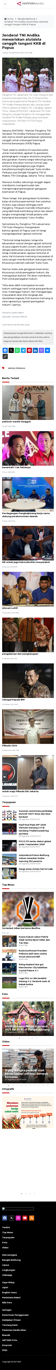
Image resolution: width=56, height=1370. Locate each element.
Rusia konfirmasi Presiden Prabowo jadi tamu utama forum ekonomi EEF (33, 953)
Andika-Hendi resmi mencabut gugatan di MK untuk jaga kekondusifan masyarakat (26, 560)
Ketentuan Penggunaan (15, 1315)
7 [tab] (34, 1085)
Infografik (8, 1089)
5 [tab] (36, 1038)
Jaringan (6, 1310)
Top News (8, 884)
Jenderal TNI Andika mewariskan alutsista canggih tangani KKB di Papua (26, 23)
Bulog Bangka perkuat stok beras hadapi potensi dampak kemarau (26, 1074)
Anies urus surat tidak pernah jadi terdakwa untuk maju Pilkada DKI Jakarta (27, 790)
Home (10, 19)
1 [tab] (19, 1038)
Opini (5, 1287)
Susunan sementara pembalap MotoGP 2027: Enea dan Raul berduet (35, 814)
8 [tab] (38, 1085)
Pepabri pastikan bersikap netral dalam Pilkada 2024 (25, 744)
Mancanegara (9, 1255)
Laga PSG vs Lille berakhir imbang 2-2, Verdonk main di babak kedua (34, 981)
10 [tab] (47, 1085)
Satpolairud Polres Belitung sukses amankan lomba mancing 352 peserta (34, 858)
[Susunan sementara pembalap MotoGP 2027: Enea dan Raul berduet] (9, 815)
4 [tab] (32, 1038)
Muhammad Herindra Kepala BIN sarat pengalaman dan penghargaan (24, 652)
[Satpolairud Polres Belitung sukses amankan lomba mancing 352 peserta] (9, 859)
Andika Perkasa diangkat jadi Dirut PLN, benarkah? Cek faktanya (25, 466)
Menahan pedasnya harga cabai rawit (24, 1183)
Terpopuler (9, 802)
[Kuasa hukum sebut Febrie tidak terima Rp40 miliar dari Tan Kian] (9, 941)
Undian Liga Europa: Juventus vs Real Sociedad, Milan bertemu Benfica (23, 927)
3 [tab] (28, 1038)
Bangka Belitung (26, 19)
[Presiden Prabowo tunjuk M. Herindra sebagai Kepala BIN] (28, 680)
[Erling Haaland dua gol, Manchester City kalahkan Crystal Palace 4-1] (9, 968)
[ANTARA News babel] (30, 4)
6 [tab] (30, 1085)
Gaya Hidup (8, 1282)
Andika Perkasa (16, 368)
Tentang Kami (10, 1325)
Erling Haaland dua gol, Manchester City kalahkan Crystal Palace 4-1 (33, 967)
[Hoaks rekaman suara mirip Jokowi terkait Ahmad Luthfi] (28, 589)
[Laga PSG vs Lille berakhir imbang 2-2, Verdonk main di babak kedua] (9, 982)
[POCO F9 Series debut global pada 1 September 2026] (9, 845)
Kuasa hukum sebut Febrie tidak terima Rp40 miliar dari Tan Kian (34, 940)
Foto (5, 994)
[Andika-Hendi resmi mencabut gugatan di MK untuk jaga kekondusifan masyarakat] (28, 543)
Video (5, 1041)
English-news (9, 1292)
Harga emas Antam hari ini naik (36, 869)
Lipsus (5, 1265)
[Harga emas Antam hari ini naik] (9, 873)
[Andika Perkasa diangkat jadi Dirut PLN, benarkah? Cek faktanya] (28, 448)
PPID (4, 1350)
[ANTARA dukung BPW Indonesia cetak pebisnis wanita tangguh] (28, 402)
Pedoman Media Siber (14, 1330)
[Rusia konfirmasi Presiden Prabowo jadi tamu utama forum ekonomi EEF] (9, 955)
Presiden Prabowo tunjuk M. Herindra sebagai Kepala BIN (23, 698)
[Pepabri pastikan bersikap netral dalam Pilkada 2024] (28, 726)
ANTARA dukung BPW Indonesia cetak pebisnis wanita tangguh (24, 420)
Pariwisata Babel (11, 1297)
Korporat (7, 1345)
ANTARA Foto (9, 1340)
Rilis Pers (7, 1302)
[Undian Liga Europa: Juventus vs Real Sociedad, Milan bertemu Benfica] (28, 909)
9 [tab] (43, 1085)
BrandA (6, 1335)
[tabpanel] (28, 1018)
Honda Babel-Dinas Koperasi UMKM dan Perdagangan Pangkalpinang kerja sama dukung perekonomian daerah (26, 513)
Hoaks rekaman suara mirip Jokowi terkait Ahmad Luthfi (27, 606)
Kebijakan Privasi (11, 1320)
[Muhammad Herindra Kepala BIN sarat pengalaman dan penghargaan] (28, 634)
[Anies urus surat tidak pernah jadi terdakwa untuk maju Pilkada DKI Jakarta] (28, 772)
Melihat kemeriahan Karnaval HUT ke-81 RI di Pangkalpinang (27, 1028)
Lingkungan (8, 1270)
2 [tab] (23, 1038)
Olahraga (7, 1275)
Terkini (6, 1227)
